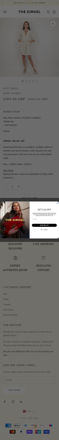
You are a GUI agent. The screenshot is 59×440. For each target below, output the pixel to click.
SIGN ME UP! (44, 225)
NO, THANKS (44, 229)
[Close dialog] (57, 203)
